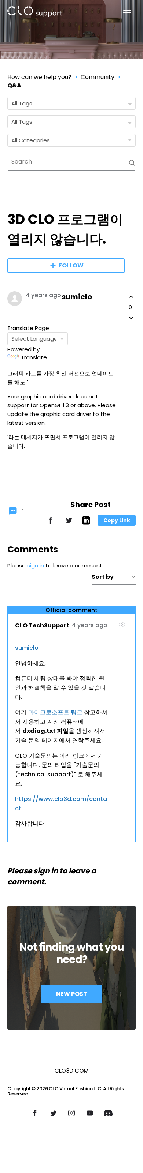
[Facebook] (50, 524)
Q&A (14, 85)
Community (97, 77)
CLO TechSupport (42, 625)
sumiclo (77, 297)
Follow (71, 265)
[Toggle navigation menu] (123, 13)
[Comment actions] (121, 627)
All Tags (21, 103)
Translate (34, 357)
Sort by (103, 577)
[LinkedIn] (86, 522)
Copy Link (116, 520)
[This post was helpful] (131, 296)
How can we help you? (39, 77)
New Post (71, 994)
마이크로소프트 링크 (55, 712)
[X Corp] (68, 524)
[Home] (34, 13)
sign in (35, 565)
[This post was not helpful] (131, 317)
